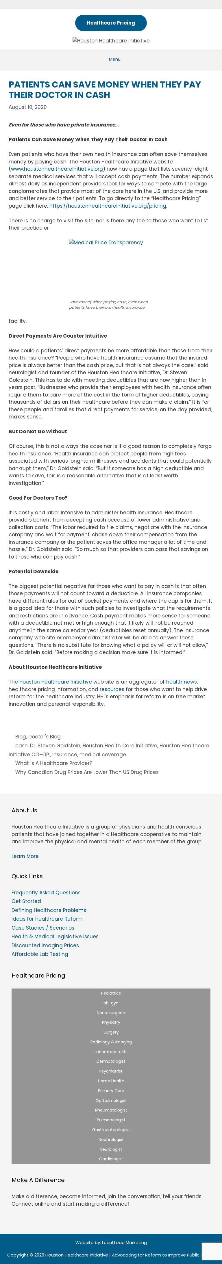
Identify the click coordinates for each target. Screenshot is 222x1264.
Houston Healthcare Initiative (55, 681)
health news (181, 681)
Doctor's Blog (44, 736)
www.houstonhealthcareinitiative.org (57, 168)
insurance (64, 754)
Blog (20, 736)
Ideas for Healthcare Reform (47, 918)
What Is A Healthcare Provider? (53, 763)
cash (21, 745)
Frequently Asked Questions (46, 892)
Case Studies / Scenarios (43, 927)
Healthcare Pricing (111, 22)
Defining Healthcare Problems (49, 910)
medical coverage (102, 754)
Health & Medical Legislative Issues (55, 936)
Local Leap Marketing (124, 1242)
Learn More (25, 856)
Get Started (26, 901)
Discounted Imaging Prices (45, 945)
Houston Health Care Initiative (120, 745)
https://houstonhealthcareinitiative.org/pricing (107, 205)
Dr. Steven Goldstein (55, 745)
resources (112, 689)
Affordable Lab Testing (40, 954)
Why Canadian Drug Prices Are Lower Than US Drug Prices (87, 772)
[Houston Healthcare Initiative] (111, 40)
